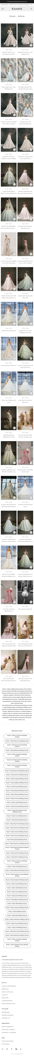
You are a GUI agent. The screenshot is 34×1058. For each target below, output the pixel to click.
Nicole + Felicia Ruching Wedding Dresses (17, 806)
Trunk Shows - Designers (8, 1029)
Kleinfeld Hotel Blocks (7, 1015)
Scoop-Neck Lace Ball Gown (8, 365)
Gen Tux (26, 4)
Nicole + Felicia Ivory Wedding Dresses (17, 816)
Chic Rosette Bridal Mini (25, 609)
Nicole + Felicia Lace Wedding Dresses (17, 892)
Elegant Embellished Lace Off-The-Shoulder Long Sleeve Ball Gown (9, 471)
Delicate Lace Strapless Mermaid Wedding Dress (8, 575)
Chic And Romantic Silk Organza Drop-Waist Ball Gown (9, 645)
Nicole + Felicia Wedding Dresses (17, 911)
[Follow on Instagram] (7, 1049)
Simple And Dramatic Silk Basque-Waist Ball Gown (9, 296)
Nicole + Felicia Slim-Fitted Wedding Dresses (17, 931)
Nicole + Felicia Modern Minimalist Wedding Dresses (17, 848)
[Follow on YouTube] (16, 1049)
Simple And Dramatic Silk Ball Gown (25, 296)
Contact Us (5, 995)
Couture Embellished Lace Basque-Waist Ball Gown (25, 575)
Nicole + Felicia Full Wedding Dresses (17, 927)
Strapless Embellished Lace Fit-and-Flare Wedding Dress (25, 262)
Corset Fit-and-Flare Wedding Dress (9, 610)
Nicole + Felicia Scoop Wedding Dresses (17, 923)
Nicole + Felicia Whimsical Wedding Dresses (17, 870)
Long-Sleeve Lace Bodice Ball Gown (25, 401)
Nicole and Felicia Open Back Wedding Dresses (17, 760)
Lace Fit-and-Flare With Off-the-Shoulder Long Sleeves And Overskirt (25, 436)
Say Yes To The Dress (7, 992)
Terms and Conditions (8, 1041)
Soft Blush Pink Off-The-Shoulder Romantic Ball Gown (25, 88)
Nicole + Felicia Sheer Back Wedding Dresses (17, 771)
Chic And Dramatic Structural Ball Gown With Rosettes (8, 680)
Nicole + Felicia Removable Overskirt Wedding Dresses (17, 811)
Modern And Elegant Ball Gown (9, 401)
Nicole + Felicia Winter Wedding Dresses (17, 857)
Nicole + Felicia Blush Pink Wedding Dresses (17, 824)
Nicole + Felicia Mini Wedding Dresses (17, 915)
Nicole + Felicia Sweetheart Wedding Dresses (17, 919)
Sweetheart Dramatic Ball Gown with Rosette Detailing (25, 158)
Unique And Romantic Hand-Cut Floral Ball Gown (8, 192)
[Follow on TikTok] (21, 1049)
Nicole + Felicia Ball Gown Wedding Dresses (17, 741)
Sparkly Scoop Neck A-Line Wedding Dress (25, 53)
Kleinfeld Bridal (4, 4)
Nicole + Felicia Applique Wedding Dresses (17, 782)
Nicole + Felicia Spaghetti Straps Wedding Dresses (17, 945)
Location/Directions (7, 1000)
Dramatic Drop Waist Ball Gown (25, 505)
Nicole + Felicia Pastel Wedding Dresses (17, 884)
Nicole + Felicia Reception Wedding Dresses (17, 880)
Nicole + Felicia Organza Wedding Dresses (17, 907)
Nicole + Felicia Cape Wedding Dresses (17, 802)
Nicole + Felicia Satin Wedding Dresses (17, 896)
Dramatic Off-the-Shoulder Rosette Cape (25, 470)
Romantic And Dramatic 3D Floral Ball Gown (25, 366)
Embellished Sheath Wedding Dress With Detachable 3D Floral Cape (8, 436)
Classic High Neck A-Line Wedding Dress (9, 88)
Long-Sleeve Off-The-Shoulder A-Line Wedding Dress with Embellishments (8, 158)
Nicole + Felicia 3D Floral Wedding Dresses (17, 798)
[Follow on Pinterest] (12, 1049)
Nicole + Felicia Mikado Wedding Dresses (17, 899)
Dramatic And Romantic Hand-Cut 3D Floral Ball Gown (9, 540)
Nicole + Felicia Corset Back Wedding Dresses (17, 766)
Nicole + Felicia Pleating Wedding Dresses (17, 794)
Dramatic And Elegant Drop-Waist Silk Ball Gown (25, 540)
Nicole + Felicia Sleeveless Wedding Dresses (17, 935)
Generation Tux (6, 1018)
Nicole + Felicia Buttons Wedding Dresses (17, 775)
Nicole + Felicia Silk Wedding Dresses (17, 903)
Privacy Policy (5, 1044)
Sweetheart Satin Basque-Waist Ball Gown (25, 227)
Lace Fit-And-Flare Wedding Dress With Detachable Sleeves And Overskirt (8, 262)
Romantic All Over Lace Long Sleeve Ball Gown (8, 53)
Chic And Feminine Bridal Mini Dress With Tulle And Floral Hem (25, 645)
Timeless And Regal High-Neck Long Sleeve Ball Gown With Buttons (8, 227)
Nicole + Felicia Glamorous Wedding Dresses (17, 843)
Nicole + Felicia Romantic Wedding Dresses (17, 828)
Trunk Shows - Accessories (9, 1032)
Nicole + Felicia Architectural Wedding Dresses (17, 861)
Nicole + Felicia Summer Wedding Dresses (17, 853)
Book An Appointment (8, 1026)
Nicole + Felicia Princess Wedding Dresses (17, 835)
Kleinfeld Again (13, 4)
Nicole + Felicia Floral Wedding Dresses (17, 786)
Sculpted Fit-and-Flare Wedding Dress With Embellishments (25, 332)
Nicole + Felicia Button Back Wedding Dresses (17, 745)
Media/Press (5, 989)
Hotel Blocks (20, 4)
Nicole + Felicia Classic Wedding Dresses (17, 832)
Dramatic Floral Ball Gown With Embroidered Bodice (8, 505)
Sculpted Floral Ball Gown (8, 330)
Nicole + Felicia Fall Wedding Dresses (17, 866)
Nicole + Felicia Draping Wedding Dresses (17, 778)
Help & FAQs (5, 997)
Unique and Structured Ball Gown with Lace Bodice (8, 122)
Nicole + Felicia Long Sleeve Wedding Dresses (17, 940)
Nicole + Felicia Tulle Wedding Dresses (17, 888)
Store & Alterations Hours (8, 1003)
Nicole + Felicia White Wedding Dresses (17, 820)
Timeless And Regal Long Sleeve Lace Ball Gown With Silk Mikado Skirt (25, 192)
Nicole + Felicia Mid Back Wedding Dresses (17, 750)
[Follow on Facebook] (2, 1049)
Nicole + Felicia (8, 49)
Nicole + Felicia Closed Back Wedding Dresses (17, 755)
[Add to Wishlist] (14, 45)
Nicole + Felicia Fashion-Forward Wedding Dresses (17, 875)
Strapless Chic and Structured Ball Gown (25, 122)
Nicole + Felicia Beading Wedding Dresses (17, 790)
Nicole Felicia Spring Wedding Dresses (17, 839)
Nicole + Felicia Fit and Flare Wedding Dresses (17, 736)
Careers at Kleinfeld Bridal (9, 986)
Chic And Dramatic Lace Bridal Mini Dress (25, 679)
